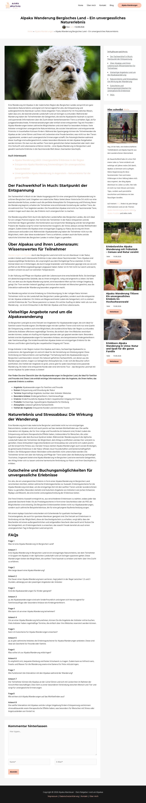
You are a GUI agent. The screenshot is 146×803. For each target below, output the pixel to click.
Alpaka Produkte (113, 213)
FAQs (112, 95)
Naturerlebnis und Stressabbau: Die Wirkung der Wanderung (122, 80)
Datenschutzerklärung (69, 796)
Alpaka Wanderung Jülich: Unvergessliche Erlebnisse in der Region (49, 160)
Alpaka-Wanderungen (115, 210)
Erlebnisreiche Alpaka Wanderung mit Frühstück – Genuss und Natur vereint (122, 249)
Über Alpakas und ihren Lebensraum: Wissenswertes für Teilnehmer (121, 65)
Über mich (91, 5)
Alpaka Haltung (129, 210)
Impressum (52, 796)
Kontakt (102, 5)
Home (80, 5)
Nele (126, 109)
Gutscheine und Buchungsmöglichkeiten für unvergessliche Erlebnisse (119, 88)
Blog (112, 5)
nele (108, 256)
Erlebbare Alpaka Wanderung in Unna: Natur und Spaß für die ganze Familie (122, 347)
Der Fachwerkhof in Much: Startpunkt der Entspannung (120, 57)
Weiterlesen (114, 262)
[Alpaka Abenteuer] (13, 5)
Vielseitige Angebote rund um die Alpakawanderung (121, 73)
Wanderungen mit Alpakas (19, 255)
